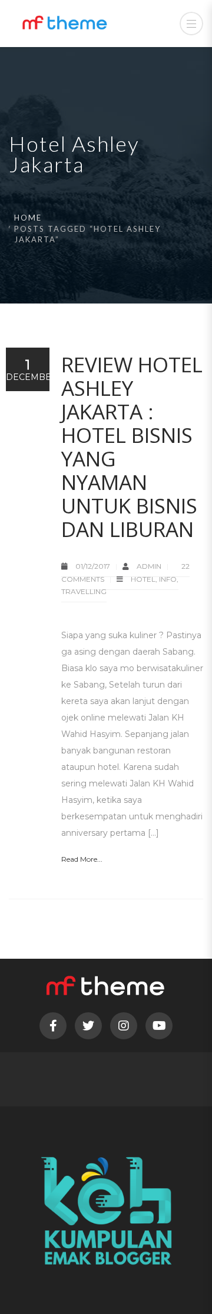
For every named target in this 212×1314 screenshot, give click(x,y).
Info (168, 579)
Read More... (81, 859)
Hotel (143, 579)
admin (150, 566)
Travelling (84, 591)
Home (28, 217)
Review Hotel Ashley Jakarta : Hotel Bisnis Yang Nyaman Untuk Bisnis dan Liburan (132, 447)
